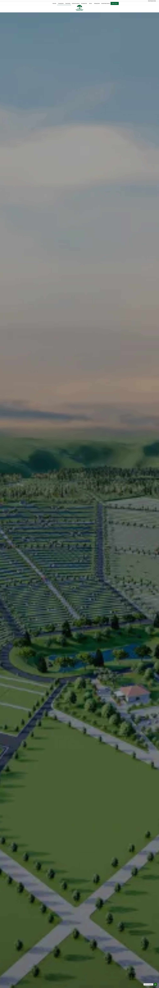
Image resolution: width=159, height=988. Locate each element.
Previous (3, 504)
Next (156, 504)
